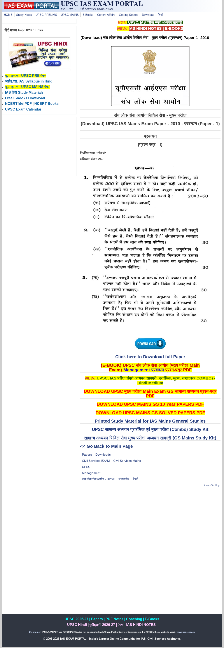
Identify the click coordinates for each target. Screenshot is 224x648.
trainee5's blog (211, 485)
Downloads (103, 454)
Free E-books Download (25, 98)
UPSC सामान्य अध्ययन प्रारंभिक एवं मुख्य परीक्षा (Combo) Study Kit (150, 429)
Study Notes (24, 14)
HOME (8, 14)
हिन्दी (160, 14)
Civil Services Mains (127, 460)
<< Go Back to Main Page (106, 446)
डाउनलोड (124, 479)
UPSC (86, 467)
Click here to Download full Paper (150, 356)
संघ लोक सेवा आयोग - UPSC (98, 479)
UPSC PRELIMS (46, 14)
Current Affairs (106, 14)
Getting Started (128, 14)
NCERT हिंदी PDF (18, 103)
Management (91, 473)
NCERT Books (46, 103)
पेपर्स (135, 479)
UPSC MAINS (70, 14)
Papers (87, 454)
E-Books (87, 14)
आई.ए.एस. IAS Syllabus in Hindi (29, 81)
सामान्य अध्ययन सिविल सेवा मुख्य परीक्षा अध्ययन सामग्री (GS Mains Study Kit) (150, 438)
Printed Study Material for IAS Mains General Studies (150, 421)
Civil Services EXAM (96, 460)
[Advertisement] (150, 521)
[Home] (31, 8)
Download (148, 14)
